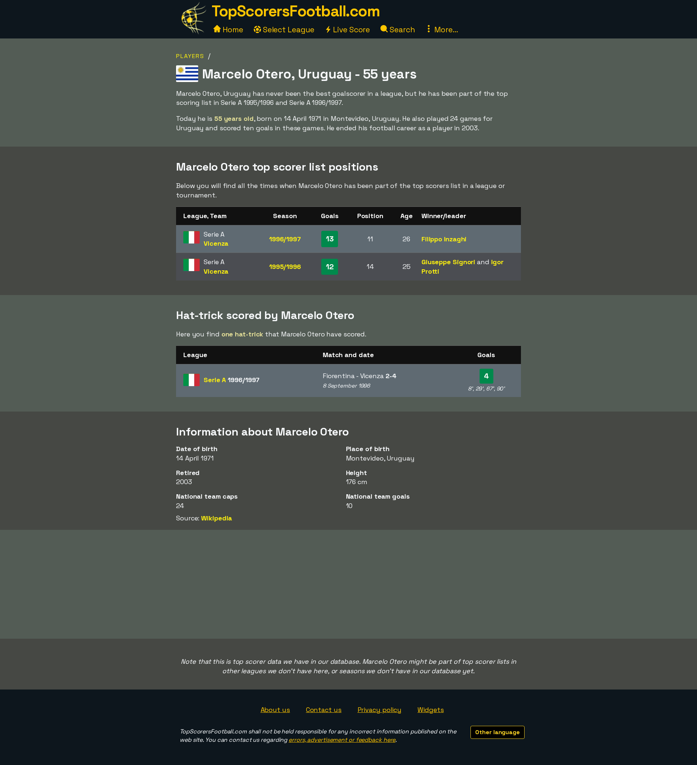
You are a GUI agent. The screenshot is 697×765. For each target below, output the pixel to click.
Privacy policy (380, 709)
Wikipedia (216, 518)
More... (445, 29)
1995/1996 (285, 266)
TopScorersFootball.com (295, 11)
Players (190, 56)
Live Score (350, 29)
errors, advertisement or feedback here (342, 740)
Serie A (232, 380)
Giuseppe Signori (448, 262)
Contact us (324, 709)
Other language (497, 732)
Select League (287, 29)
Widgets (430, 709)
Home (232, 29)
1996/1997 (285, 239)
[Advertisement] (348, 584)
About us (275, 709)
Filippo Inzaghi (444, 239)
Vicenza (216, 243)
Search (401, 29)
